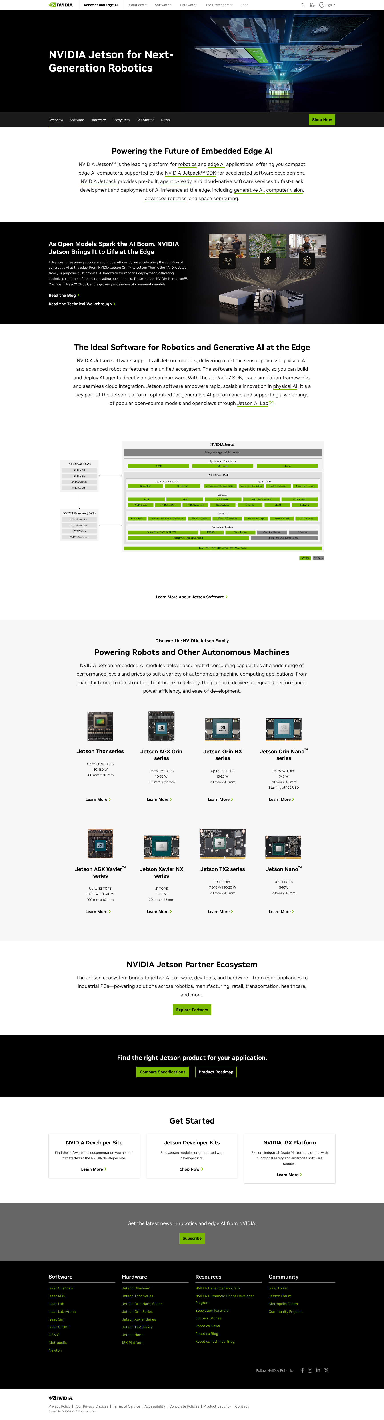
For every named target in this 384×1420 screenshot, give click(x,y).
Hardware (188, 5)
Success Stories (208, 1318)
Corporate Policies (184, 1406)
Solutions (137, 5)
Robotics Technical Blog (215, 1341)
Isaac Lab (56, 1303)
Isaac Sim (56, 1319)
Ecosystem (121, 120)
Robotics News (207, 1326)
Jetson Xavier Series (139, 1319)
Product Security (217, 1406)
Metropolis (58, 1342)
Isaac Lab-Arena (62, 1311)
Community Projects (285, 1311)
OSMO (54, 1334)
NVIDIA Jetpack (98, 181)
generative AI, (249, 190)
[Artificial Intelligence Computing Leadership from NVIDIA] (61, 5)
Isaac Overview (61, 1288)
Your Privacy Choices (91, 1406)
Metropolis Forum (283, 1303)
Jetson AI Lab (252, 403)
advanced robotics (165, 198)
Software (162, 5)
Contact (242, 1406)
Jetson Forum (280, 1296)
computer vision (284, 190)
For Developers (218, 5)
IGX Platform (133, 1342)
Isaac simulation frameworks (277, 377)
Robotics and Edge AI (101, 5)
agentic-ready (175, 181)
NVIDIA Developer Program (217, 1288)
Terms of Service (126, 1406)
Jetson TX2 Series (137, 1327)
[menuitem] (101, 5)
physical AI (285, 386)
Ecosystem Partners (211, 1310)
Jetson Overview (136, 1288)
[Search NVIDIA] (303, 4)
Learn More (97, 799)
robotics (187, 164)
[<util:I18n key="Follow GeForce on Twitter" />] (326, 1370)
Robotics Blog (206, 1333)
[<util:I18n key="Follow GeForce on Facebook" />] (302, 1370)
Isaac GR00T (59, 1327)
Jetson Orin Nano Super (142, 1303)
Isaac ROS (57, 1296)
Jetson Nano (132, 1334)
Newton (55, 1350)
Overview (56, 120)
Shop (244, 5)
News (165, 120)
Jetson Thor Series (137, 1296)
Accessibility (154, 1406)
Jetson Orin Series (137, 1311)
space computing (218, 198)
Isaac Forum (278, 1288)
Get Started (145, 120)
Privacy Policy (59, 1406)
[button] (311, 6)
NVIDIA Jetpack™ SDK (190, 173)
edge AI (216, 164)
